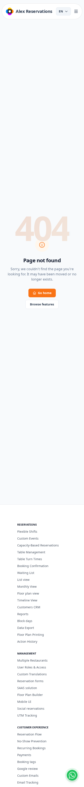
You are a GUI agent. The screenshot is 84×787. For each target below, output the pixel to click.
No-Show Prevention (32, 741)
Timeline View (27, 600)
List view (23, 580)
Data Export (25, 628)
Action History (27, 641)
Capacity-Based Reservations (38, 545)
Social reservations (30, 708)
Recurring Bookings (31, 748)
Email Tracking (27, 782)
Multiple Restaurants (32, 660)
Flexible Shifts (27, 531)
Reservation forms (30, 681)
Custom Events (28, 538)
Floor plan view (28, 593)
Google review (27, 769)
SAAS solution (27, 688)
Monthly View (27, 586)
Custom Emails (28, 775)
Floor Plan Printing (30, 635)
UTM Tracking (27, 715)
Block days (24, 621)
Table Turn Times (29, 559)
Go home (44, 293)
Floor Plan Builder (30, 695)
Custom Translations (32, 674)
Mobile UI (24, 702)
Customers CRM (28, 607)
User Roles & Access (31, 667)
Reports (22, 614)
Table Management (31, 552)
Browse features (42, 304)
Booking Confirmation (32, 566)
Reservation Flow (29, 734)
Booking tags (26, 762)
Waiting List (25, 573)
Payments (24, 755)
